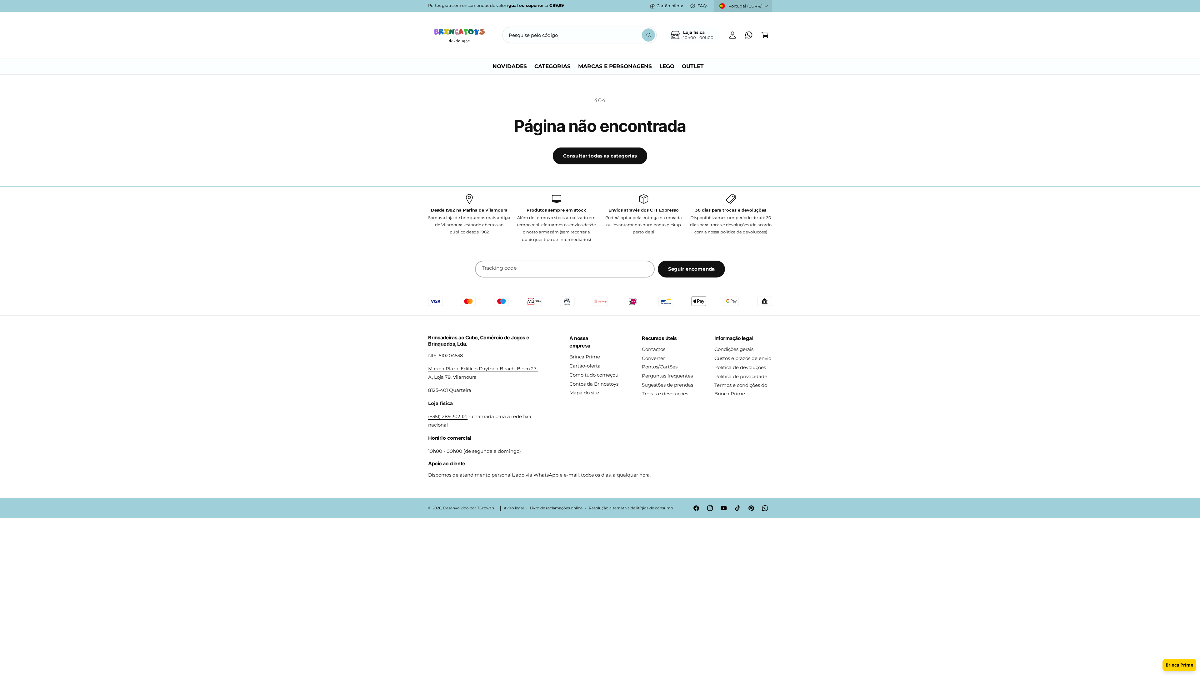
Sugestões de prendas (667, 385)
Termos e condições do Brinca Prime (740, 389)
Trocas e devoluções (665, 394)
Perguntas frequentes (667, 376)
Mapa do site (584, 393)
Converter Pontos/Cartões (660, 362)
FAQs (703, 5)
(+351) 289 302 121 (448, 416)
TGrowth (485, 508)
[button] (765, 35)
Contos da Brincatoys (593, 384)
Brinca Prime (584, 357)
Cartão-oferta (670, 5)
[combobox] (579, 35)
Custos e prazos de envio (742, 358)
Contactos (653, 349)
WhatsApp (545, 475)
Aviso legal (514, 508)
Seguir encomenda (691, 269)
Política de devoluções (740, 367)
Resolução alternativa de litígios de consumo (631, 508)
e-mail (571, 475)
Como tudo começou (593, 375)
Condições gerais (733, 349)
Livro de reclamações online (556, 508)
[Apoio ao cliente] (749, 35)
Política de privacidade (740, 376)
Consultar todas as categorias (600, 156)
